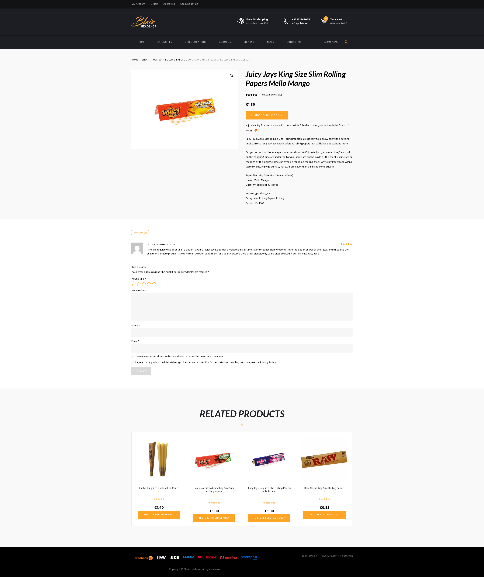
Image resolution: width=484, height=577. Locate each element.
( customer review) (271, 95)
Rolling (157, 60)
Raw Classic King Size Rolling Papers (324, 488)
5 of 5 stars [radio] (154, 283)
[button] (231, 75)
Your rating (138, 279)
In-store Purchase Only (266, 115)
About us (225, 42)
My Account (138, 4)
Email (135, 341)
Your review (139, 290)
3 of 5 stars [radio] (144, 283)
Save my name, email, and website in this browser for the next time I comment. (179, 357)
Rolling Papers (175, 60)
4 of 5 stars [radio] (149, 283)
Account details (189, 4)
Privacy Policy (268, 362)
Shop (145, 60)
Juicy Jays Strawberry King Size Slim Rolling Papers (214, 490)
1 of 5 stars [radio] (133, 283)
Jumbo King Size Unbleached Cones (159, 488)
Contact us (294, 42)
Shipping (249, 42)
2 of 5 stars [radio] (139, 283)
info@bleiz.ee (300, 23)
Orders (154, 4)
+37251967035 (301, 19)
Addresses (169, 4)
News (270, 42)
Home (141, 42)
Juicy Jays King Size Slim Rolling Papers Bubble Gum (269, 490)
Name (135, 325)
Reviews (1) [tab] (140, 233)
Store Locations (195, 42)
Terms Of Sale (309, 556)
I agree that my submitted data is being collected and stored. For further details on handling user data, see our (205, 363)
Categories (164, 42)
